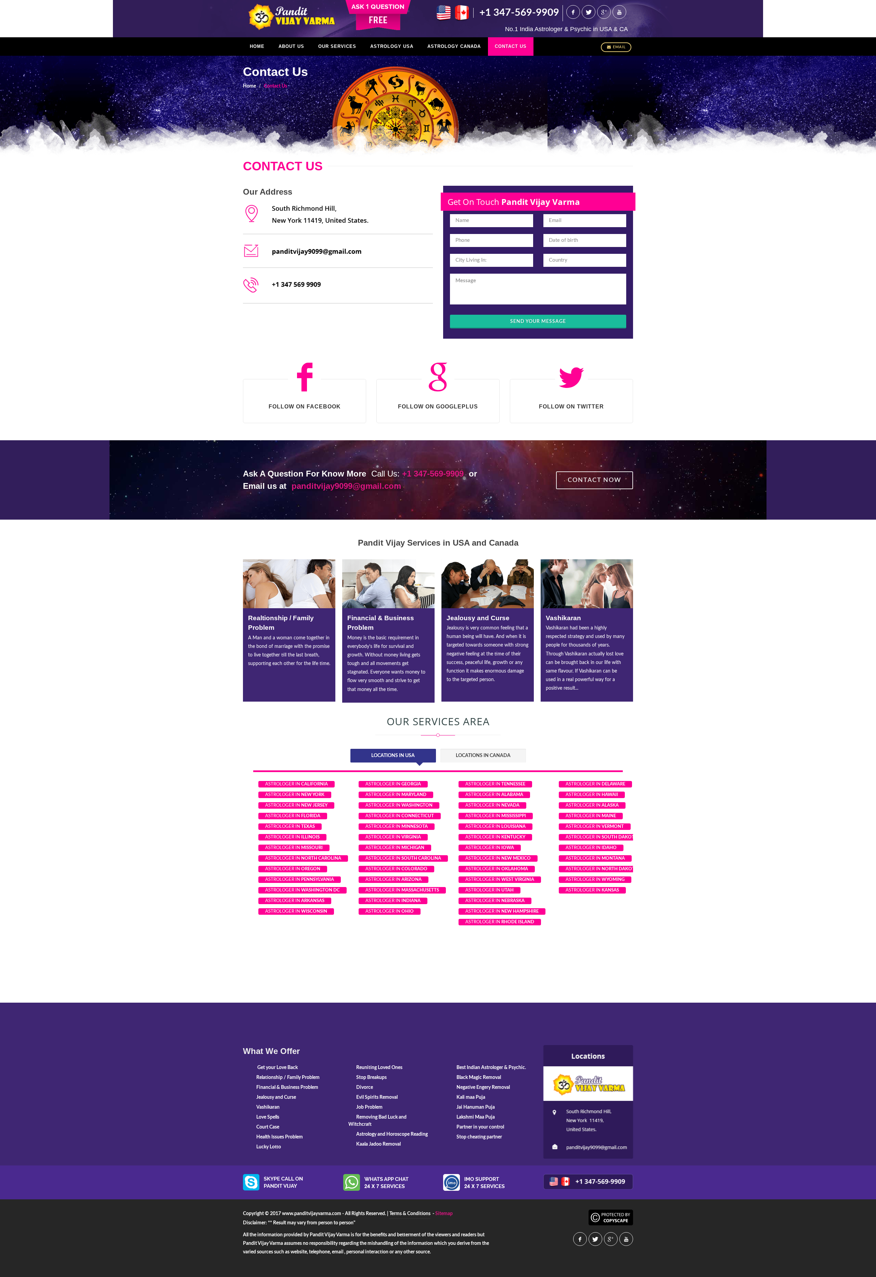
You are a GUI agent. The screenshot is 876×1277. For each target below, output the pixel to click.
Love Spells (564, 618)
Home (249, 86)
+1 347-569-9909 (519, 13)
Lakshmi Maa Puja (475, 1117)
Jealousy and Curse (378, 618)
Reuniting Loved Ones (379, 1067)
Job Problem (369, 1107)
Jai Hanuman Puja (475, 1107)
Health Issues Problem (279, 1137)
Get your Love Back (277, 1067)
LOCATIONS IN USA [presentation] (393, 755)
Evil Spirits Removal (377, 1097)
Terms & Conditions (409, 1213)
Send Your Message (538, 321)
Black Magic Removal (478, 1077)
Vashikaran (464, 618)
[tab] (393, 756)
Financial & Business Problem (287, 1087)
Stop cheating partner (479, 1137)
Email (619, 47)
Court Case (267, 1127)
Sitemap (444, 1213)
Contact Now (594, 480)
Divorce (364, 1087)
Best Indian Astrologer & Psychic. (491, 1067)
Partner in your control (480, 1127)
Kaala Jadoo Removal (378, 1144)
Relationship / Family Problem (288, 1077)
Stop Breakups (371, 1077)
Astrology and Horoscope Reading (392, 1134)
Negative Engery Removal (483, 1087)
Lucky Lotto (268, 1147)
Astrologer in (296, 784)
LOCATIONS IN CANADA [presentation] (483, 755)
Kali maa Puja (470, 1097)
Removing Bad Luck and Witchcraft (377, 1121)
